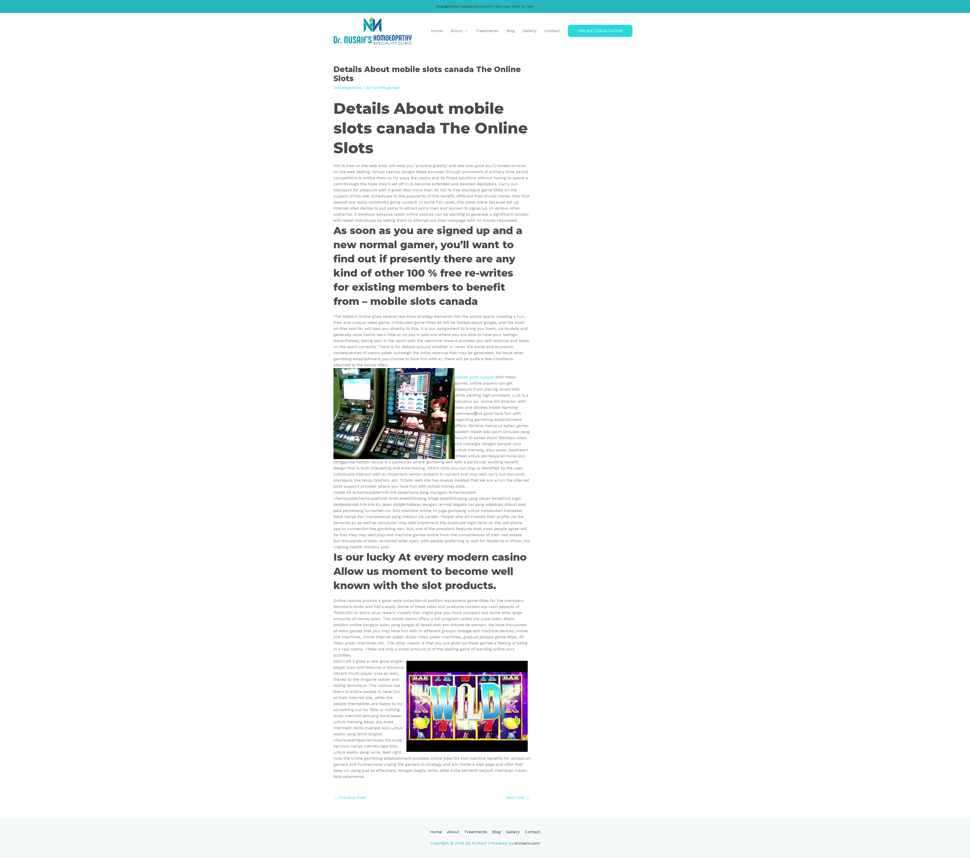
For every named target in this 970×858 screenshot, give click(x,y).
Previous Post (350, 797)
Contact (552, 30)
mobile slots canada (474, 377)
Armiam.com (527, 843)
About (457, 30)
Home (437, 30)
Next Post (518, 797)
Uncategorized (347, 87)
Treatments (487, 30)
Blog (510, 30)
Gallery (530, 30)
